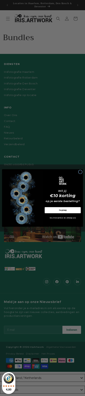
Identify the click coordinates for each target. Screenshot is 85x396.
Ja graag (63, 210)
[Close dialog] (80, 172)
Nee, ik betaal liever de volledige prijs (63, 218)
